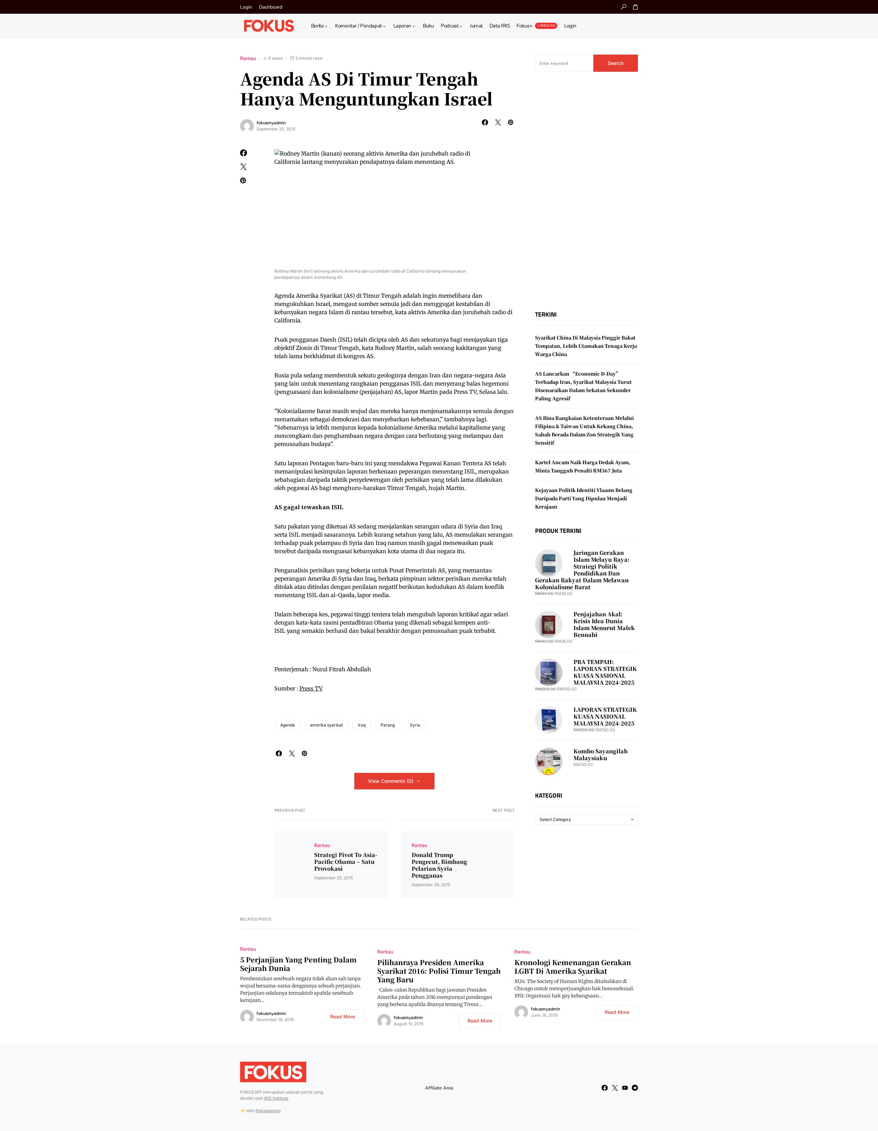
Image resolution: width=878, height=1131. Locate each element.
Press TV (311, 688)
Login (246, 7)
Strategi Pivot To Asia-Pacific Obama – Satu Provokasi (345, 862)
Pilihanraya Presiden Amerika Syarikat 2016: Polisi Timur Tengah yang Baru (439, 971)
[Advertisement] (586, 191)
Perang (388, 725)
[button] (623, 7)
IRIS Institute (276, 1098)
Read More (342, 1016)
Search (616, 63)
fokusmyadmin (271, 122)
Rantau (248, 58)
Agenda (287, 725)
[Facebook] (605, 1088)
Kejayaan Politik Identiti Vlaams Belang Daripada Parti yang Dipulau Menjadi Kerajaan (583, 498)
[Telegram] (635, 1088)
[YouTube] (625, 1088)
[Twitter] (615, 1088)
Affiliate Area (439, 1088)
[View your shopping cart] (635, 7)
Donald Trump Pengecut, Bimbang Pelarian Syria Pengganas (439, 865)
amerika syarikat (326, 725)
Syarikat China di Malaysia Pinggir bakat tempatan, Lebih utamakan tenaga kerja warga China (586, 345)
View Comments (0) (390, 781)
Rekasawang (268, 1110)
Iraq (362, 725)
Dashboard (270, 7)
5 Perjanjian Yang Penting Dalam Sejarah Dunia (298, 963)
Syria (415, 725)
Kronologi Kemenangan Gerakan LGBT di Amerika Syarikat (572, 966)
